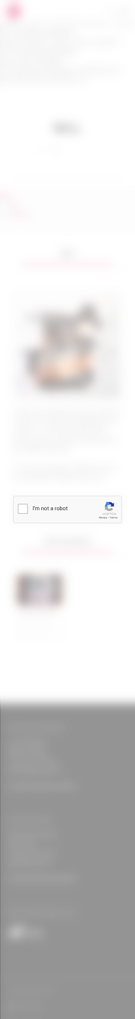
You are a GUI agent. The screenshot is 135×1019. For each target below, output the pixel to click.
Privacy (103, 517)
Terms (113, 517)
